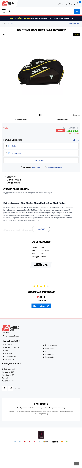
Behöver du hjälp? (74, 23)
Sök (77, 11)
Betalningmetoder (55, 167)
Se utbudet (69, 18)
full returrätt (36, 167)
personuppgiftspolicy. (41, 414)
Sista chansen (74, 133)
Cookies (17, 388)
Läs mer (41, 229)
